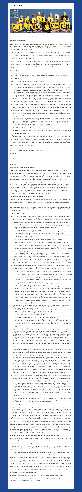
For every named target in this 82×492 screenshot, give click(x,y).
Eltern (27, 36)
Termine (21, 36)
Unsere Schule (13, 36)
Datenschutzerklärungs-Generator (37, 478)
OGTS (42, 36)
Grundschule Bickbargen (18, 6)
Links (47, 36)
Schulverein (35, 36)
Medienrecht (16, 480)
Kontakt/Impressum (55, 36)
